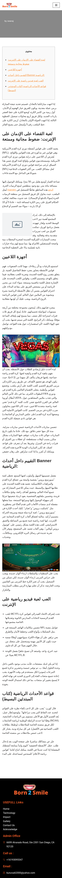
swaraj (10, 21)
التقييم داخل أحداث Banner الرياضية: (26, 75)
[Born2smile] (10, 5)
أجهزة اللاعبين (15, 69)
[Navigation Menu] (56, 5)
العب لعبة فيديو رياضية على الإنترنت (25, 80)
